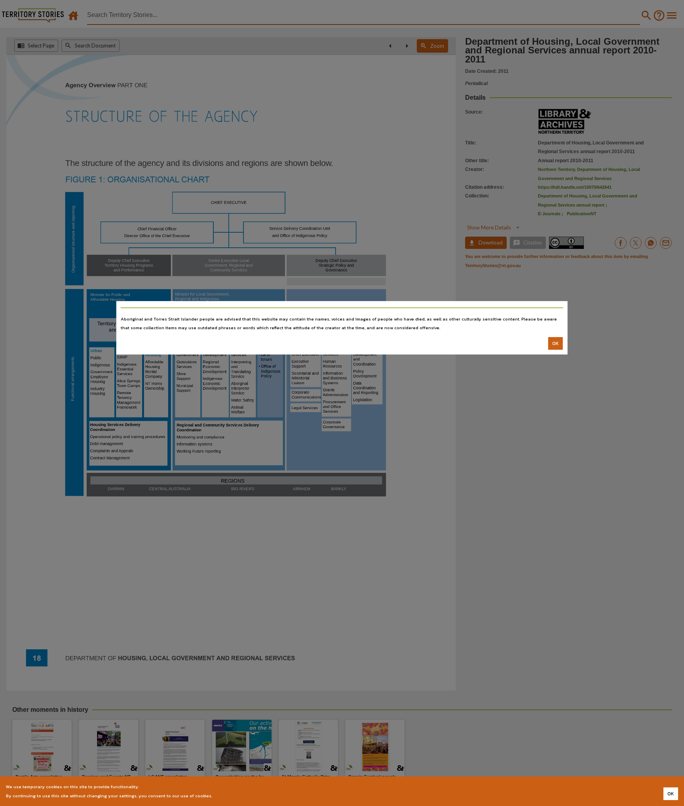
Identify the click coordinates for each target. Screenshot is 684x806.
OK (555, 343)
